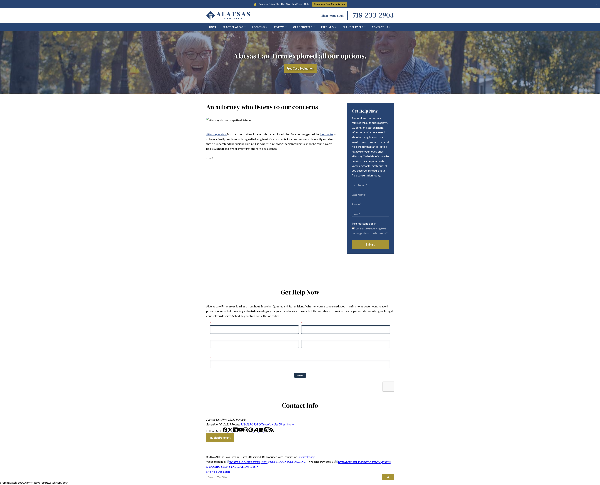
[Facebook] (225, 431)
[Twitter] (230, 431)
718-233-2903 (373, 15)
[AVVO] (256, 431)
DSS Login (224, 471)
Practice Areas (233, 27)
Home (213, 27)
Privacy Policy (306, 457)
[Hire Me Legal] (266, 431)
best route (326, 134)
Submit (370, 244)
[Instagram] (245, 431)
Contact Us (380, 27)
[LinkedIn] (235, 431)
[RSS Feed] (271, 431)
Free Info (327, 27)
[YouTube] (240, 431)
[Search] (388, 477)
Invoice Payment (220, 437)
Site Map (211, 471)
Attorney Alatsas (216, 134)
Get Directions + (284, 424)
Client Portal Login (332, 16)
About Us (258, 27)
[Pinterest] (251, 431)
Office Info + (265, 424)
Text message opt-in (364, 223)
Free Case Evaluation (300, 68)
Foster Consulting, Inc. (287, 461)
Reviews (278, 27)
